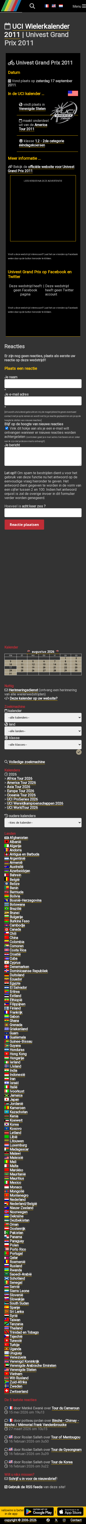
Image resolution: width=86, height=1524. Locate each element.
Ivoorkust (17, 1091)
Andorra (16, 850)
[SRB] (6, 1287)
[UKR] (6, 1216)
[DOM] (6, 971)
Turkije (15, 1345)
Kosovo (16, 1129)
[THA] (6, 1328)
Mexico (15, 1182)
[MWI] (6, 1153)
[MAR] (6, 1170)
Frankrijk (16, 1012)
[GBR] (6, 1361)
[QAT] (6, 1258)
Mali (13, 1162)
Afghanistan (19, 838)
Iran (12, 1079)
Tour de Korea (62, 1462)
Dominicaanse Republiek (29, 971)
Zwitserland (19, 1391)
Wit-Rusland (19, 1378)
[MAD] (6, 1149)
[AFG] (6, 838)
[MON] (6, 1187)
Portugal (16, 1253)
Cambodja (17, 925)
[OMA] (6, 1224)
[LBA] (6, 1137)
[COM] (6, 946)
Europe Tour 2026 (20, 791)
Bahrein (15, 875)
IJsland (15, 1066)
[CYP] (6, 963)
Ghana (14, 1021)
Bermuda (16, 892)
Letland (15, 1133)
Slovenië (16, 1295)
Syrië (14, 1316)
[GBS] (6, 1041)
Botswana (17, 904)
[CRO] (6, 954)
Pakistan (16, 1233)
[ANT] (6, 854)
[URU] (6, 1353)
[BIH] (6, 900)
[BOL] (6, 896)
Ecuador (16, 979)
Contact (76, 1520)
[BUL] (6, 917)
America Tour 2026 (21, 783)
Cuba (13, 958)
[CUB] (6, 958)
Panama (16, 1237)
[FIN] (6, 1008)
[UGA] (6, 1349)
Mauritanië (18, 1174)
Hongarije (17, 1058)
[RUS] (6, 1266)
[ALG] (6, 846)
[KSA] (6, 1274)
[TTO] (6, 1332)
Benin (14, 888)
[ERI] (6, 992)
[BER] (6, 892)
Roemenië (17, 1262)
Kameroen (17, 1108)
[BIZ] (6, 884)
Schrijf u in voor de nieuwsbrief (32, 1479)
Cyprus (15, 963)
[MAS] (6, 1158)
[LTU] (6, 1141)
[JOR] (6, 1104)
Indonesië (17, 1075)
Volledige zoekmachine (27, 762)
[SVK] (6, 1299)
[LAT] (6, 1133)
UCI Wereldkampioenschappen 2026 (35, 803)
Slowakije (17, 1299)
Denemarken (19, 967)
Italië (13, 1087)
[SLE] (6, 1291)
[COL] (6, 942)
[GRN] (6, 1025)
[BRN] (6, 875)
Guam (14, 1033)
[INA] (6, 1075)
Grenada (16, 1025)
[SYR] (6, 1316)
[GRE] (6, 1029)
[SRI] (6, 1312)
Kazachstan (19, 1112)
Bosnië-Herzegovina (25, 900)
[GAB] (6, 1016)
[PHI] (6, 1004)
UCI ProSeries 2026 (22, 799)
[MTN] (6, 1174)
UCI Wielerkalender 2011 (37, 30)
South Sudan (19, 1303)
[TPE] (6, 1320)
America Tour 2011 (33, 127)
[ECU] (6, 979)
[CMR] (6, 1108)
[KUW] (6, 1120)
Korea (14, 1124)
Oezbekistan (19, 1220)
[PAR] (6, 1241)
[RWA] (6, 1270)
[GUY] (6, 1046)
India (13, 1070)
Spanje (15, 1307)
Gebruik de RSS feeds (25, 1487)
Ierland (15, 1062)
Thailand (16, 1328)
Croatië (15, 954)
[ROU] (6, 1262)
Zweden (16, 1386)
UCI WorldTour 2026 (22, 807)
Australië (16, 867)
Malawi (15, 1153)
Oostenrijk (17, 1229)
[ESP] (6, 1307)
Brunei (14, 913)
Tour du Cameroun (65, 1408)
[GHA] (6, 1021)
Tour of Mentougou (65, 1437)
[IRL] (6, 1062)
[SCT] (6, 1278)
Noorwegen (19, 1212)
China (14, 938)
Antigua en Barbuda (24, 854)
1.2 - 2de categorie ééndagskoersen (41, 143)
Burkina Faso (20, 921)
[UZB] (6, 1220)
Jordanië (16, 1104)
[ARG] (6, 858)
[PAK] (6, 1233)
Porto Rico (18, 1249)
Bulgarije (16, 917)
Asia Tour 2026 (18, 787)
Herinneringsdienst (23, 690)
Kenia (14, 1116)
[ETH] (6, 1000)
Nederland (18, 1199)
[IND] (6, 1070)
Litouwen (17, 1141)
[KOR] (6, 1124)
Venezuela (18, 1357)
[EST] (6, 996)
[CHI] (6, 933)
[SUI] (6, 1391)
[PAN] (6, 1237)
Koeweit (16, 1120)
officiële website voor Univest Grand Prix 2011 (41, 169)
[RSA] (6, 1382)
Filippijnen (17, 1004)
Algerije (15, 846)
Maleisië (16, 1158)
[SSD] (6, 1303)
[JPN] (6, 1099)
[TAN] (6, 1324)
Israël (14, 1083)
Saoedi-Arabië (21, 1274)
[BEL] (6, 880)
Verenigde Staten (32, 109)
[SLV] (6, 987)
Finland (15, 1008)
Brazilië (15, 909)
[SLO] (6, 1295)
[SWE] (6, 1386)
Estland (15, 996)
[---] (6, 1204)
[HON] (6, 1050)
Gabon (14, 1016)
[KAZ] (6, 1112)
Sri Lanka (17, 1312)
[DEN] (6, 967)
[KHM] (6, 925)
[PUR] (6, 1249)
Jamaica (16, 1095)
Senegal (16, 1282)
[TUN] (6, 1341)
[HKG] (6, 1054)
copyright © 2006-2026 (20, 1520)
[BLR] (6, 1378)
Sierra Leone (19, 1291)
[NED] (6, 1199)
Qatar (14, 1258)
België (15, 880)
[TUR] (6, 1345)
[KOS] (6, 1129)
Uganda (15, 1349)
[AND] (6, 850)
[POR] (6, 1253)
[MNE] (6, 1195)
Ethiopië (16, 1000)
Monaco (16, 1187)
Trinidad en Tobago (24, 1332)
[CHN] (6, 938)
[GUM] (6, 1033)
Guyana (15, 1046)
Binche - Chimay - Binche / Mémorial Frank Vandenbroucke (41, 1423)
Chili (13, 933)
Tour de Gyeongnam (66, 1450)
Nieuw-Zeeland (21, 1208)
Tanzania (16, 1324)
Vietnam (16, 1374)
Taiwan (15, 1320)
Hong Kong (18, 1054)
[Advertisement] (43, 211)
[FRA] (6, 1012)
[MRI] (6, 1178)
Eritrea (15, 992)
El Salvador (18, 987)
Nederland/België (23, 1204)
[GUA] (6, 1037)
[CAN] (6, 929)
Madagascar (19, 1149)
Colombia (17, 942)
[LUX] (6, 1145)
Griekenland (19, 1029)
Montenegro (19, 1195)
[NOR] (6, 1212)
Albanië (15, 842)
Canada (15, 929)
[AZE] (6, 871)
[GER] (6, 975)
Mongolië (17, 1191)
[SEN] (6, 1282)
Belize (15, 884)
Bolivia (15, 896)
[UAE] (6, 1365)
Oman (14, 1224)
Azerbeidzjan (20, 871)
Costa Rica (18, 950)
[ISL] (6, 1066)
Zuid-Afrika (18, 1382)
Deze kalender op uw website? (34, 698)
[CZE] (6, 1336)
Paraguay (17, 1241)
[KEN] (6, 1116)
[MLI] (6, 1162)
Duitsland (17, 975)
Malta (14, 1166)
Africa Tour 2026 (19, 778)
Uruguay (16, 1353)
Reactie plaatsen (24, 524)
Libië (13, 1137)
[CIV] (6, 1091)
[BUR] (6, 921)
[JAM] (6, 1095)
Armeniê (16, 862)
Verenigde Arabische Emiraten (33, 1365)
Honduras (17, 1050)
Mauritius (17, 1178)
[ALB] (6, 842)
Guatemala (18, 1037)
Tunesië (16, 1341)
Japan (14, 1099)
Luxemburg (18, 1145)
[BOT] (6, 904)
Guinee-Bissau (21, 1041)
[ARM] (6, 862)
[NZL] (6, 1208)
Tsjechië (16, 1336)
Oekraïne (17, 1216)
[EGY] (6, 983)
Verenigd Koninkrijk (24, 1361)
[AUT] (6, 1229)
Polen (14, 1245)
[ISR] (6, 1083)
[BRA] (6, 909)
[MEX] (6, 1182)
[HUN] (6, 1058)
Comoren (17, 946)
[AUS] (6, 867)
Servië (15, 1287)
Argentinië (17, 858)
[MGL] (6, 1191)
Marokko (16, 1170)
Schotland (17, 1278)
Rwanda (16, 1270)
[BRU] (6, 913)
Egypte (15, 983)
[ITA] (6, 1087)
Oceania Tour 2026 (21, 795)
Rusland (16, 1266)
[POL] (6, 1245)
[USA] (6, 1370)
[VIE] (6, 1374)
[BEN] (6, 888)
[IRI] (6, 1079)
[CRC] (6, 950)
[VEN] (6, 1357)
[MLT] (6, 1166)
